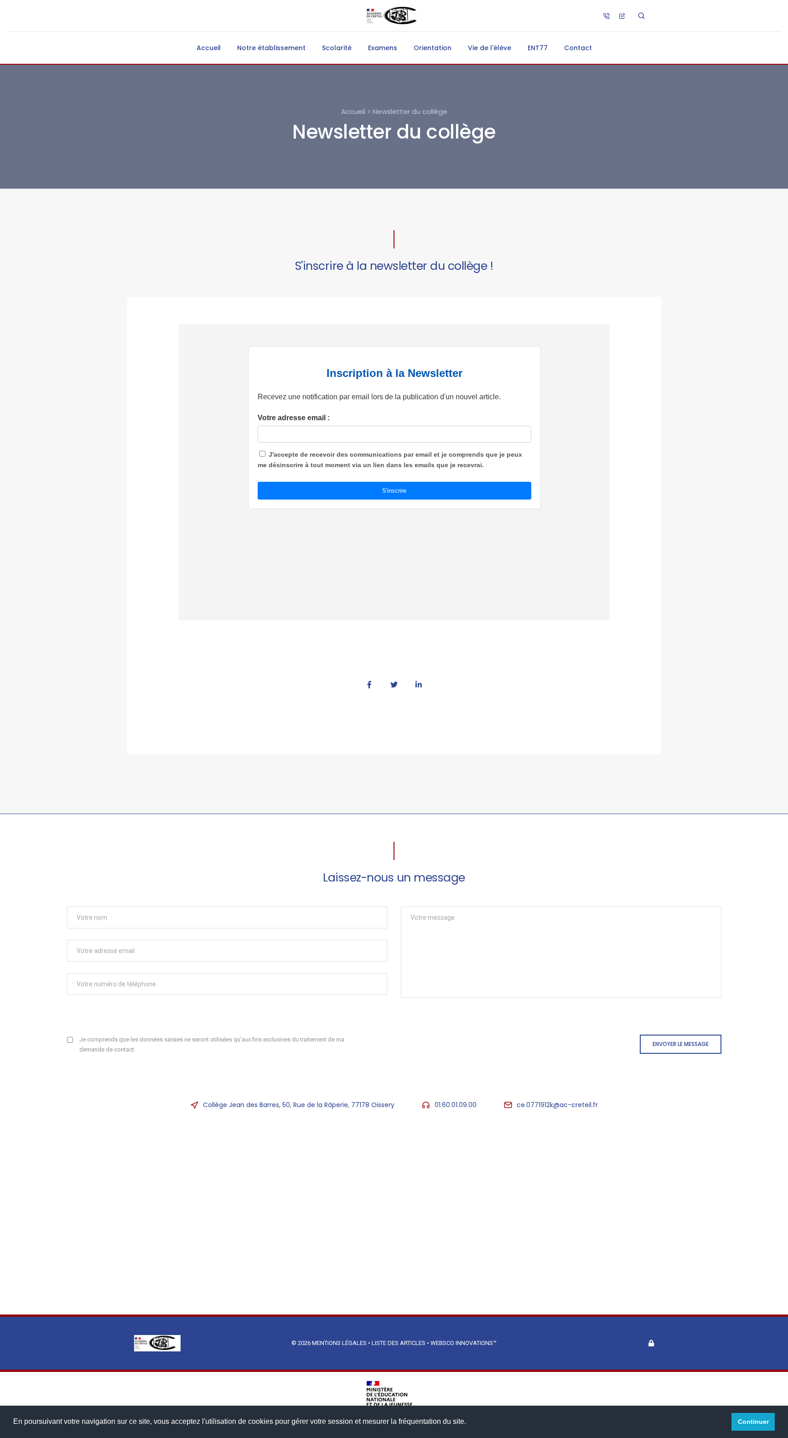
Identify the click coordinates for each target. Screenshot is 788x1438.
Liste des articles (399, 1343)
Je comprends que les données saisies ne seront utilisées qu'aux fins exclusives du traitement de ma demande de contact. (211, 1044)
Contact (578, 47)
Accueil (209, 47)
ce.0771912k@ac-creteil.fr (557, 1104)
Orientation (432, 47)
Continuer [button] (753, 1421)
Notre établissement (271, 47)
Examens (382, 47)
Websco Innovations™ (463, 1343)
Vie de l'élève (489, 47)
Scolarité (337, 47)
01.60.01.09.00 (456, 1104)
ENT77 (538, 47)
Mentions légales (339, 1343)
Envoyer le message (681, 1044)
